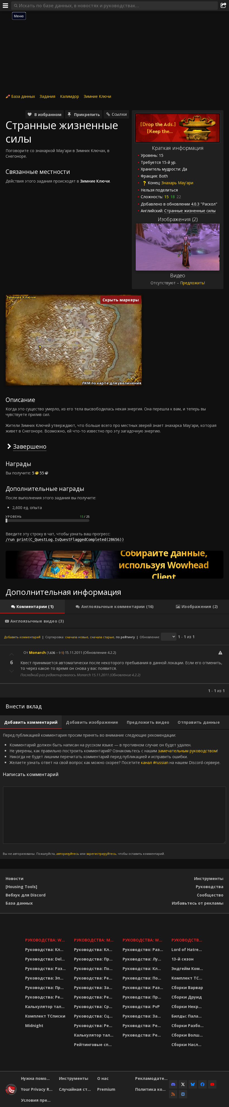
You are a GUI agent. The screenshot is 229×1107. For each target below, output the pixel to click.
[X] (183, 1084)
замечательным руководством (187, 750)
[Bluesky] (193, 1084)
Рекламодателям (152, 1078)
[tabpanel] (114, 662)
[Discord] (173, 1084)
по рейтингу (125, 637)
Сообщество (210, 895)
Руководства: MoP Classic (95, 940)
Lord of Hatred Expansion (188, 949)
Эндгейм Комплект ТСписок (188, 968)
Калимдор (69, 96)
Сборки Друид (186, 997)
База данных (23, 96)
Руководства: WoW (46, 940)
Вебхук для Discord (26, 895)
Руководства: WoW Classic (143, 940)
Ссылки (119, 114)
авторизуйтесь (67, 853)
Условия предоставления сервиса (38, 1100)
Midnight (34, 1025)
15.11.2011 (73, 652)
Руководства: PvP (141, 1006)
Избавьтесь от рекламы (197, 903)
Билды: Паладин (188, 1016)
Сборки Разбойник (188, 1025)
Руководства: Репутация (95, 997)
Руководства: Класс (46, 949)
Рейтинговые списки (95, 1044)
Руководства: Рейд (45, 997)
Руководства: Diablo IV (188, 940)
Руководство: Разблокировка (143, 949)
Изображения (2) (178, 219)
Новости (14, 878)
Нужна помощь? (38, 1078)
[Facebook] (202, 1084)
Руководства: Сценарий (95, 1016)
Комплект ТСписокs (188, 978)
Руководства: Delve (45, 959)
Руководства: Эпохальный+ (46, 978)
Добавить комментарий (22, 637)
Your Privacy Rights (38, 1089)
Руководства (209, 886)
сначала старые (102, 637)
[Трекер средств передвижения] (114, 565)
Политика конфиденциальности (152, 1089)
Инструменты (208, 878)
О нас (103, 1078)
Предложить (192, 282)
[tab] (32, 607)
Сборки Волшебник (188, 1035)
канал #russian (154, 762)
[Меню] (5, 5)
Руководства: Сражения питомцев (95, 1006)
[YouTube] (212, 1084)
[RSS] (173, 1094)
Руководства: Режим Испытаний (95, 1025)
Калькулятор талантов (46, 1006)
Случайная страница (76, 1089)
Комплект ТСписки (45, 1016)
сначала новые (76, 637)
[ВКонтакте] (183, 1094)
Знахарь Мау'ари (177, 182)
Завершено (29, 446)
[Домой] (11, 1093)
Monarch (37, 652)
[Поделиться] (223, 5)
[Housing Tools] (21, 886)
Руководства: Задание (95, 987)
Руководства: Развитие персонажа (46, 968)
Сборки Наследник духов (188, 1044)
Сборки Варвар (187, 987)
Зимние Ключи (97, 96)
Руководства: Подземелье (95, 968)
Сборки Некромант (188, 1006)
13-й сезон (182, 959)
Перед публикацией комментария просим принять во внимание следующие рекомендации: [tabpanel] (111, 794)
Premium (106, 1089)
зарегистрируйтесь (101, 853)
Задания (47, 96)
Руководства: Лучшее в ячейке (143, 959)
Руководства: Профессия (46, 987)
